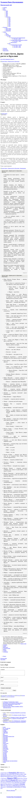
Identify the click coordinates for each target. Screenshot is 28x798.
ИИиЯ (12, 776)
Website (2, 684)
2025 (7, 12)
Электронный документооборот (10, 760)
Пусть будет (5, 749)
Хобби (4, 32)
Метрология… (14, 42)
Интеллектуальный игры (18, 776)
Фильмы (5, 752)
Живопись (5, 735)
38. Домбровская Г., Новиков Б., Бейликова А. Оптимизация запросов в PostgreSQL (14, 721)
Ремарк (6, 782)
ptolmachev (7, 59)
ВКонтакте (5, 647)
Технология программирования (18, 37)
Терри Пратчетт (9, 784)
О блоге (5, 744)
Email (2, 680)
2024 (7, 13)
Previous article (4, 658)
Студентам (8, 35)
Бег (6, 33)
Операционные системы (16, 44)
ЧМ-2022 (5, 758)
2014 (9, 26)
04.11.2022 (3, 59)
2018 (9, 21)
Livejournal (5, 651)
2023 (7, 14)
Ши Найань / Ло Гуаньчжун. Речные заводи (13, 703)
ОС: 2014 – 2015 (17, 45)
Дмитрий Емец (9, 775)
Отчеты (20, 780)
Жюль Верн (8, 776)
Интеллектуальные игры (8, 736)
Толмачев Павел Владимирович (14, 796)
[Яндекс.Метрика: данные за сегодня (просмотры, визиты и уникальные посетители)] (11, 790)
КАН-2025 (5, 741)
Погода (4, 781)
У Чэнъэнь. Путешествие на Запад (10, 701)
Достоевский (14, 775)
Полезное (5, 27)
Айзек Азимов (9, 774)
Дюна (23, 775)
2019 (9, 20)
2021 (9, 18)
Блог (4, 8)
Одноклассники (6, 648)
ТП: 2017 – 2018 (17, 39)
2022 (7, 15)
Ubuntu (4, 730)
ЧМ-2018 (5, 757)
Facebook (5, 644)
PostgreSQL (8, 30)
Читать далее (23, 643)
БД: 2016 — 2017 (17, 41)
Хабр (5, 785)
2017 (9, 22)
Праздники (5, 748)
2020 (9, 19)
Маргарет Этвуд (20, 778)
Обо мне (5, 48)
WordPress (5, 731)
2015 (9, 25)
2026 (7, 11)
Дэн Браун (19, 775)
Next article (3, 659)
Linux (4, 727)
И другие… (8, 16)
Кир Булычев (4, 778)
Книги (4, 9)
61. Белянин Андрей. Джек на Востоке (18, 717)
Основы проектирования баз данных (19, 40)
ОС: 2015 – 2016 (17, 47)
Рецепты (5, 750)
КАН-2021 (5, 738)
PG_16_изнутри (6, 728)
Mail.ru (4, 649)
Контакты (5, 49)
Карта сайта (5, 50)
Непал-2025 (8, 29)
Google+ (5, 650)
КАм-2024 (5, 737)
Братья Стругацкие (20, 774)
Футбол (5, 753)
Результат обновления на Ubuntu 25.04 (11, 704)
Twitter (4, 646)
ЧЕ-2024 (5, 756)
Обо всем (5, 745)
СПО (9, 36)
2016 (9, 23)
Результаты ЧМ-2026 (7, 705)
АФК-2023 (5, 732)
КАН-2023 (5, 739)
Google (2, 772)
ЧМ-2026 (5, 759)
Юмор (4, 762)
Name (2, 677)
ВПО (9, 43)
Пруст (22, 781)
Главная (5, 7)
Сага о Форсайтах (17, 782)
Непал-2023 (8, 28)
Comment (3, 669)
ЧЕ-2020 (5, 755)
